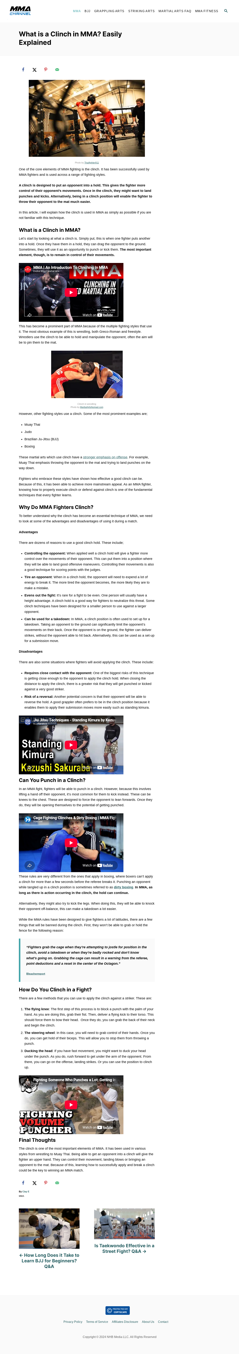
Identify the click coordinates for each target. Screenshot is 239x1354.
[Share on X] (34, 69)
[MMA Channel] (37, 11)
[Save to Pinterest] (45, 69)
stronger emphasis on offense (105, 457)
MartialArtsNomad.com (91, 407)
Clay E (25, 1191)
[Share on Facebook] (23, 69)
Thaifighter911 (91, 162)
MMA (21, 1196)
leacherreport (36, 973)
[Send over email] (57, 69)
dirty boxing (123, 887)
